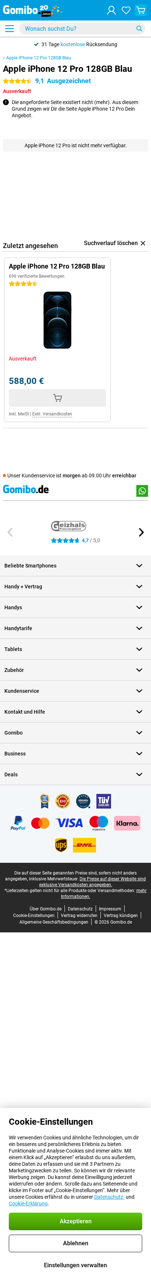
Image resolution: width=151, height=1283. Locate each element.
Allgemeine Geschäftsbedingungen (53, 922)
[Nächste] (140, 532)
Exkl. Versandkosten (52, 414)
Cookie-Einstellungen (34, 915)
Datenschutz (80, 909)
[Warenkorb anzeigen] (140, 10)
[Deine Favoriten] (126, 10)
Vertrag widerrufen (79, 915)
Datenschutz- (109, 1197)
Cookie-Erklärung (28, 1203)
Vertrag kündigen (121, 915)
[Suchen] (139, 28)
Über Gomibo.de (46, 909)
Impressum (110, 909)
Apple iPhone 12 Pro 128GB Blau (38, 57)
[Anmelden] (111, 10)
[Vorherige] (10, 532)
